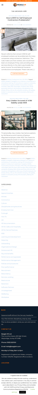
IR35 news (19, 171)
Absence (4, 190)
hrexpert (30, 85)
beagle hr (8, 81)
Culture (4, 203)
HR (25, 16)
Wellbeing (5, 294)
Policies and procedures (9, 263)
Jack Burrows (26, 24)
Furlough (4, 213)
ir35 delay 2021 (25, 86)
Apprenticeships (7, 193)
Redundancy (6, 274)
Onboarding (5, 243)
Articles (11, 16)
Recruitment (6, 270)
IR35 (28, 16)
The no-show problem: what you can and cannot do (18, 323)
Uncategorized (6, 290)
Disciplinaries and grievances (11, 206)
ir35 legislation (26, 88)
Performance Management (11, 260)
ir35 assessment (31, 165)
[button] (2, 5)
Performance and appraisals (11, 257)
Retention (5, 284)
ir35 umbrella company (21, 90)
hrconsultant (23, 85)
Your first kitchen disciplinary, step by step (16, 319)
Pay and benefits (7, 253)
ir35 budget (17, 86)
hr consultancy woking (15, 162)
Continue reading (19, 73)
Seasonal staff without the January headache (17, 315)
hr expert (25, 83)
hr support (11, 85)
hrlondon (4, 86)
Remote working (7, 277)
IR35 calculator (12, 167)
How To (4, 217)
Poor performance (7, 267)
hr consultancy (29, 81)
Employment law (19, 16)
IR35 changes (21, 167)
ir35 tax (7, 90)
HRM (8, 86)
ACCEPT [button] (22, 392)
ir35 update (31, 90)
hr (18, 81)
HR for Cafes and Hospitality (11, 227)
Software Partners (7, 287)
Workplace (5, 297)
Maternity (4, 240)
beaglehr (14, 81)
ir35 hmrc (10, 88)
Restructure (5, 280)
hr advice (22, 81)
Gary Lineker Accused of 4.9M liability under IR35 (19, 101)
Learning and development (11, 237)
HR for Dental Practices (9, 230)
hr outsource (31, 83)
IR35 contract (29, 167)
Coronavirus (5, 200)
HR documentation (8, 223)
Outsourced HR (6, 250)
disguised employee (19, 160)
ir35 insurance (17, 88)
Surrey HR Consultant (20, 92)
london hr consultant (7, 92)
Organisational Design (9, 247)
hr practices (4, 85)
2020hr (3, 81)
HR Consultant (17, 83)
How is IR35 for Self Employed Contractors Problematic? (19, 19)
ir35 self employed (28, 171)
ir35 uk (12, 90)
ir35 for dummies (21, 169)
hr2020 (17, 85)
